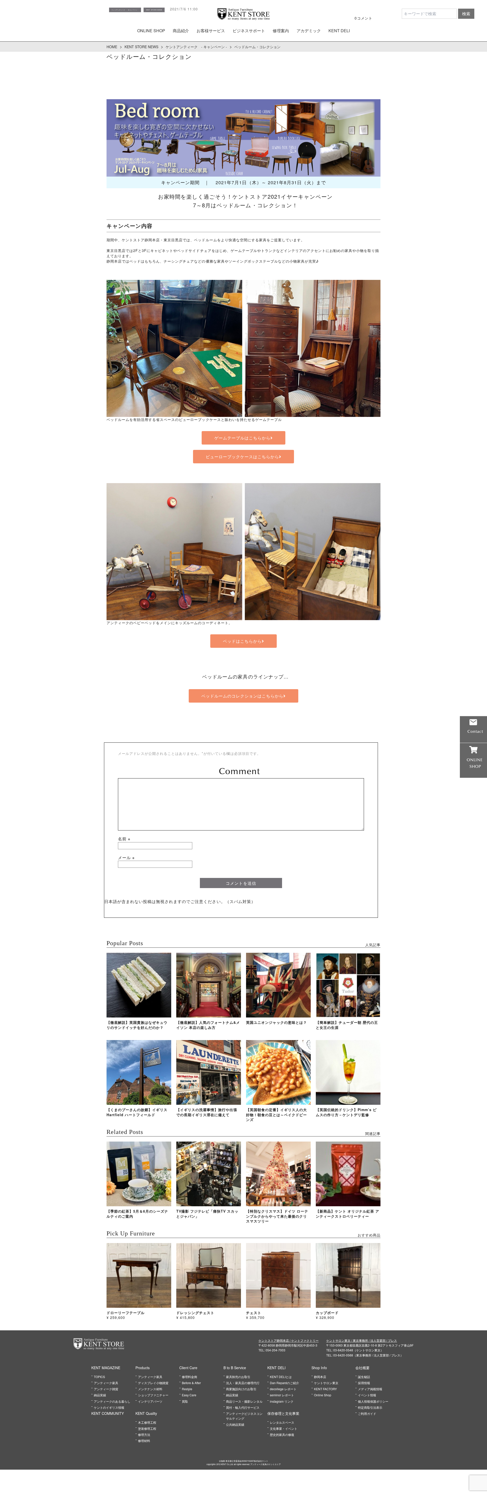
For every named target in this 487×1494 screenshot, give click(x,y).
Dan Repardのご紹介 (284, 1383)
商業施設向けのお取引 (241, 1389)
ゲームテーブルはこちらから (242, 438)
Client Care (188, 1367)
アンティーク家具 (106, 1383)
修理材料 (144, 1440)
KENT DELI (339, 30)
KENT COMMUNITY (107, 1413)
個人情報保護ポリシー (373, 1401)
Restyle (187, 1389)
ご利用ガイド (367, 1413)
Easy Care (189, 1395)
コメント (241, 771)
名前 (124, 839)
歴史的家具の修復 (282, 1434)
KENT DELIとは (281, 1376)
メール (126, 857)
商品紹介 (181, 30)
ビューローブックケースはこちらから (242, 457)
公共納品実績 (235, 1424)
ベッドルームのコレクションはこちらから (242, 696)
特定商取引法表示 (370, 1407)
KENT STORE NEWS (141, 46)
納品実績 (100, 1395)
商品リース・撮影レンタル (244, 1401)
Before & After (191, 1383)
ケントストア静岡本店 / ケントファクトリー (288, 1340)
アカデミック (309, 30)
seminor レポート (282, 1395)
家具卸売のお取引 (238, 1376)
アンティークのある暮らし (112, 1401)
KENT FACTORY (325, 1389)
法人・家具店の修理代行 (242, 1383)
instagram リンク (281, 1401)
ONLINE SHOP (151, 30)
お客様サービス (211, 30)
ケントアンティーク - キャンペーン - (196, 46)
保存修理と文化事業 (283, 1413)
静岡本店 (320, 1376)
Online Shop (322, 1395)
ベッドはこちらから (242, 641)
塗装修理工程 (147, 1428)
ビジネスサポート (249, 30)
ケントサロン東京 (326, 1383)
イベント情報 (367, 1395)
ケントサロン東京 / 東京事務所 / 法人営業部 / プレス (361, 1340)
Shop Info (319, 1367)
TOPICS (99, 1376)
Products (142, 1367)
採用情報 (364, 1383)
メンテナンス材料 (150, 1389)
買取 (185, 1401)
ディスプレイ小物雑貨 (153, 1383)
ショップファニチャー (153, 1395)
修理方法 (144, 1434)
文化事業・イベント (283, 1428)
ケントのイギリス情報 (109, 1407)
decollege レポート (283, 1389)
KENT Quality (146, 1413)
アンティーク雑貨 (106, 1389)
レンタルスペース (282, 1422)
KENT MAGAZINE (105, 1367)
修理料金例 (189, 1376)
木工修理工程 (147, 1422)
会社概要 (362, 1367)
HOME (112, 46)
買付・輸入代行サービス (242, 1407)
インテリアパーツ (150, 1401)
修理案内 (281, 30)
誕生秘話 (364, 1376)
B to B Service (234, 1367)
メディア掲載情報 (370, 1389)
